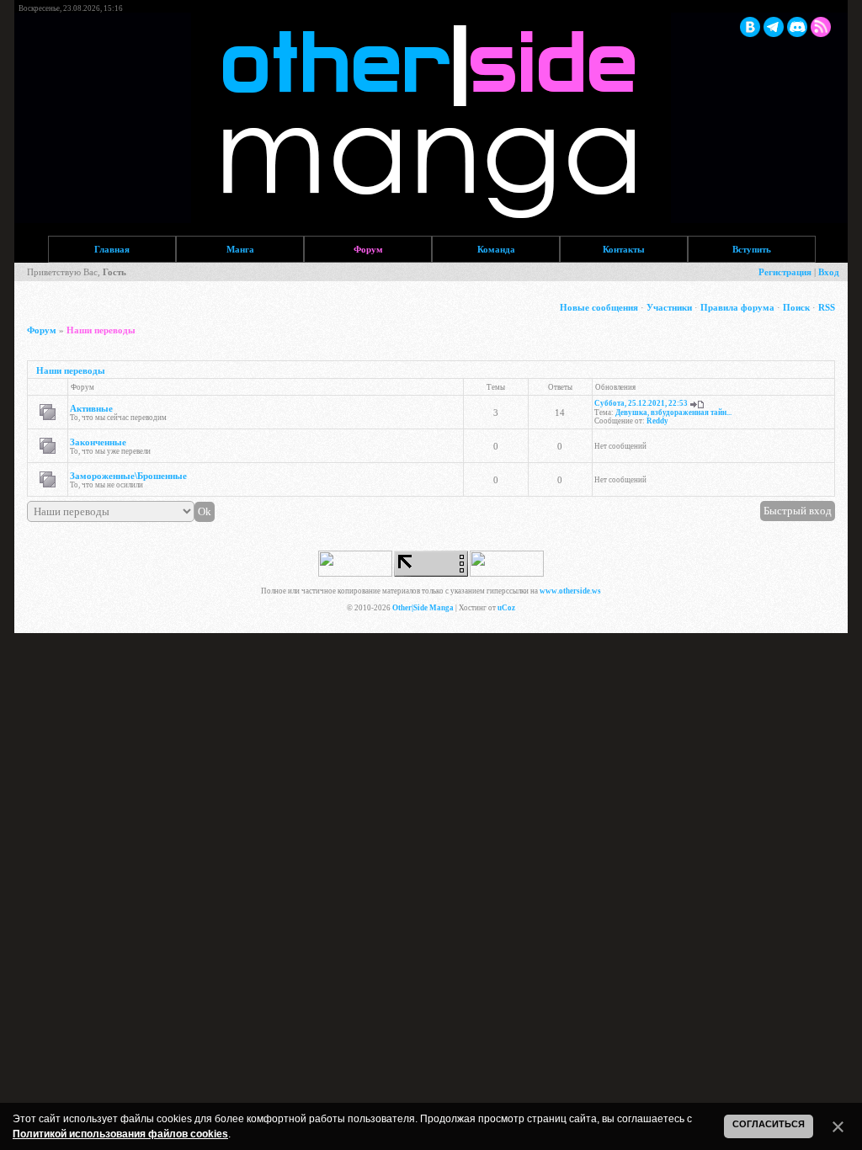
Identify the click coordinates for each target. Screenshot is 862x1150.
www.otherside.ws (570, 591)
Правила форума (737, 307)
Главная (112, 249)
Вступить (751, 249)
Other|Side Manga (423, 608)
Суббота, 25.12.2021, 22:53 (641, 403)
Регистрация (784, 272)
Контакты (624, 249)
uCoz (506, 608)
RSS (826, 307)
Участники (669, 307)
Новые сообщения (599, 307)
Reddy (657, 421)
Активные (91, 408)
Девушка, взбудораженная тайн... (673, 412)
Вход (828, 272)
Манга (240, 249)
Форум (368, 249)
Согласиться (768, 1124)
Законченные (98, 442)
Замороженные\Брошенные (128, 476)
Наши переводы (101, 330)
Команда (496, 249)
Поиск (796, 307)
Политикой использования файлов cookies (120, 1134)
